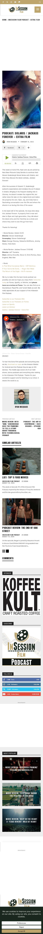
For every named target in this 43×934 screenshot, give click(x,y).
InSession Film (6, 353)
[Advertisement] (21, 45)
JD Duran (25, 481)
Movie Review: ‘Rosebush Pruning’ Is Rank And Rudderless (21, 768)
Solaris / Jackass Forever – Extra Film (15, 310)
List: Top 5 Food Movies (15, 477)
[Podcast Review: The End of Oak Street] (21, 511)
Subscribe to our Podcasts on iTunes (15, 302)
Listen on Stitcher (8, 307)
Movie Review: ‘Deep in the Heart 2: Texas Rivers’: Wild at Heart (21, 820)
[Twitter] (7, 2)
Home (4, 19)
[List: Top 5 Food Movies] (21, 461)
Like (37, 679)
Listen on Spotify (8, 304)
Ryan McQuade (12, 141)
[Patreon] (19, 2)
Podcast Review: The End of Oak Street (20, 529)
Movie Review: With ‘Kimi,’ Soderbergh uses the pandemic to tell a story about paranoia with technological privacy (11, 428)
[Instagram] (11, 2)
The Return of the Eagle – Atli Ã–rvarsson (17, 271)
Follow (36, 684)
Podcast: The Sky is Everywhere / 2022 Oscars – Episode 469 (32, 425)
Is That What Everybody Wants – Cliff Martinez (18, 266)
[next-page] (7, 551)
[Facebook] (3, 2)
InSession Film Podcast (18, 19)
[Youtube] (15, 2)
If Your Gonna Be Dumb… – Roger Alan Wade (18, 269)
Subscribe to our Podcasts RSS (13, 299)
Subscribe (35, 694)
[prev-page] (3, 551)
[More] (28, 147)
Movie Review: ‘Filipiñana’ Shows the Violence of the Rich (21, 794)
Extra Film (35, 19)
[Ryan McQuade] (4, 141)
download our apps (14, 364)
